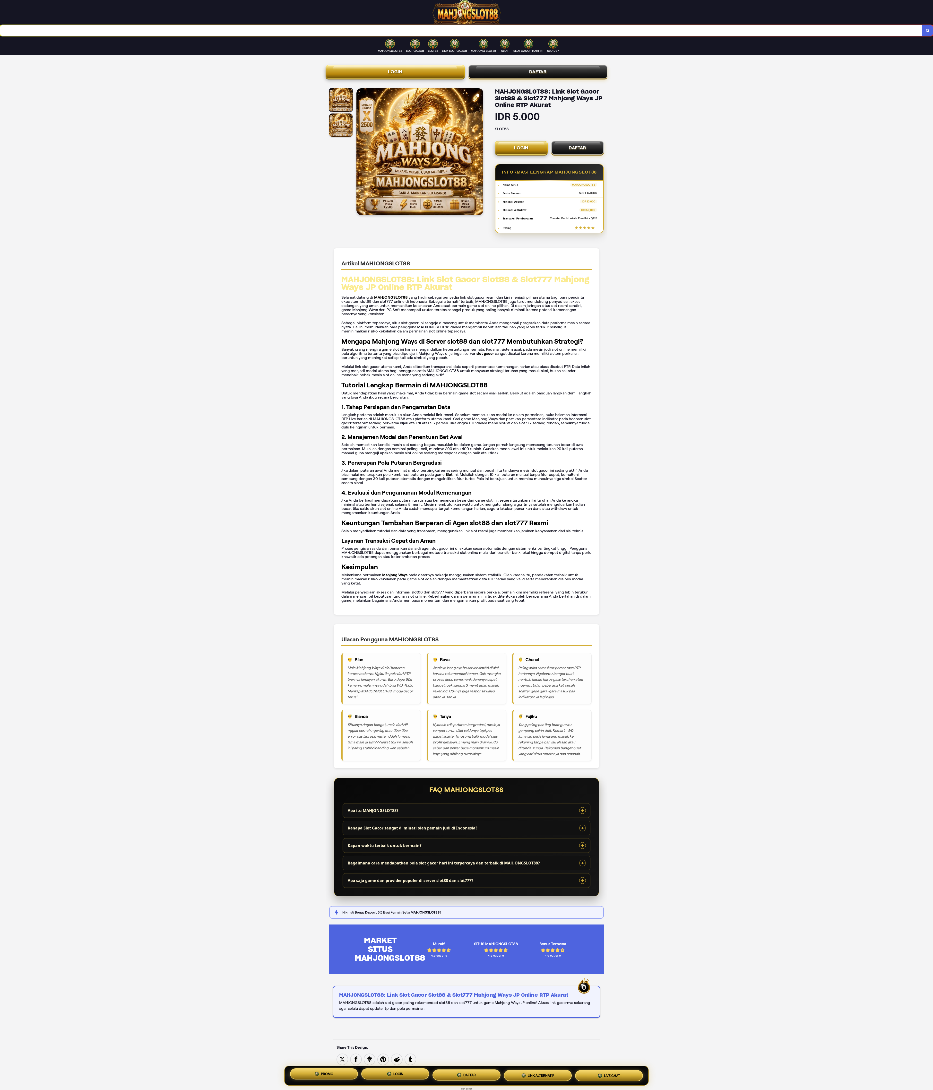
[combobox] (461, 30)
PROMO (327, 1074)
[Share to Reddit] (397, 1059)
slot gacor (466, 1088)
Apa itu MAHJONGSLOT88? (373, 810)
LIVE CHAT (612, 1075)
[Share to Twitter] (342, 1059)
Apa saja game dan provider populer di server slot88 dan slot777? (410, 880)
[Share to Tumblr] (410, 1059)
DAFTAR (538, 71)
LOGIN (395, 71)
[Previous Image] (360, 152)
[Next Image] (479, 152)
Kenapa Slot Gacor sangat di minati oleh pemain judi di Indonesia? (412, 828)
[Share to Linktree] (369, 1059)
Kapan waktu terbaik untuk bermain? (385, 845)
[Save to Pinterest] (383, 1059)
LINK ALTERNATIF (541, 1074)
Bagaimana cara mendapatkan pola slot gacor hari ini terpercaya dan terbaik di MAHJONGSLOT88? (444, 863)
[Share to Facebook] (356, 1059)
